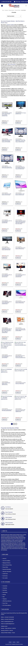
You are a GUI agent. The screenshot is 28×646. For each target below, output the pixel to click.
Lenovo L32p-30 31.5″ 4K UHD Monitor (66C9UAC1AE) (7, 167)
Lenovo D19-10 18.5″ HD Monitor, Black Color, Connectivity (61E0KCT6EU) (20, 356)
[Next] (16, 424)
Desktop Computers (11, 10)
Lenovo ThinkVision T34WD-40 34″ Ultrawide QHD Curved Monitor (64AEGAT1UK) (7, 114)
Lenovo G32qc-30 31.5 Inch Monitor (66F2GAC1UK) (20, 248)
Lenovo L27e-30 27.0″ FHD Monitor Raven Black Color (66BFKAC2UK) (20, 410)
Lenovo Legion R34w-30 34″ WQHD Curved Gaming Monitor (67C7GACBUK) (7, 140)
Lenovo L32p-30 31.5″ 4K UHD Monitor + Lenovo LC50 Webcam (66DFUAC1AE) (20, 140)
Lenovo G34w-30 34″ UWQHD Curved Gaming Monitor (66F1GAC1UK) (6, 248)
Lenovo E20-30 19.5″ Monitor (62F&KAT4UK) (21, 113)
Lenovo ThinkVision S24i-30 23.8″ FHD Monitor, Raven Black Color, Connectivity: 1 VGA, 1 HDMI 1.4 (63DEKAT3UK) (7, 330)
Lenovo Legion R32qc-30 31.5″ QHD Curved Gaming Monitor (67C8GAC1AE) (20, 168)
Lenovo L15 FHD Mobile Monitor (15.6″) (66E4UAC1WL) (6, 383)
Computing (6, 10)
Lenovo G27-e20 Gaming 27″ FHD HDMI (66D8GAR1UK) (7, 410)
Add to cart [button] (4, 122)
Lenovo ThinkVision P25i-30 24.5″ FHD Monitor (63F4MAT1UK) (7, 275)
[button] (2, 6)
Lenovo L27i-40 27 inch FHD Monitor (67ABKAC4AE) (20, 383)
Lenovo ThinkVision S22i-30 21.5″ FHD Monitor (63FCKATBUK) (7, 356)
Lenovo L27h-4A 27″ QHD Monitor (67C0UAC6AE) (6, 194)
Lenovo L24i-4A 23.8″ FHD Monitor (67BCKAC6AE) (20, 302)
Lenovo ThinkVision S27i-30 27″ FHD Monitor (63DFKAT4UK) (7, 221)
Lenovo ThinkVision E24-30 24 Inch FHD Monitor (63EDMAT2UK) (6, 302)
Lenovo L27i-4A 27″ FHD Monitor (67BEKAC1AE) (20, 194)
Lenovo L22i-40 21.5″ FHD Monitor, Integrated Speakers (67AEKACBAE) (21, 329)
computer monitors (10, 24)
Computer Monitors (17, 10)
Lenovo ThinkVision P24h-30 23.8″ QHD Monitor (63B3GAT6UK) (21, 275)
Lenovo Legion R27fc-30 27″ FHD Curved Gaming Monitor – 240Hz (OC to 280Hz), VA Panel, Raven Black (21, 222)
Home (3, 10)
